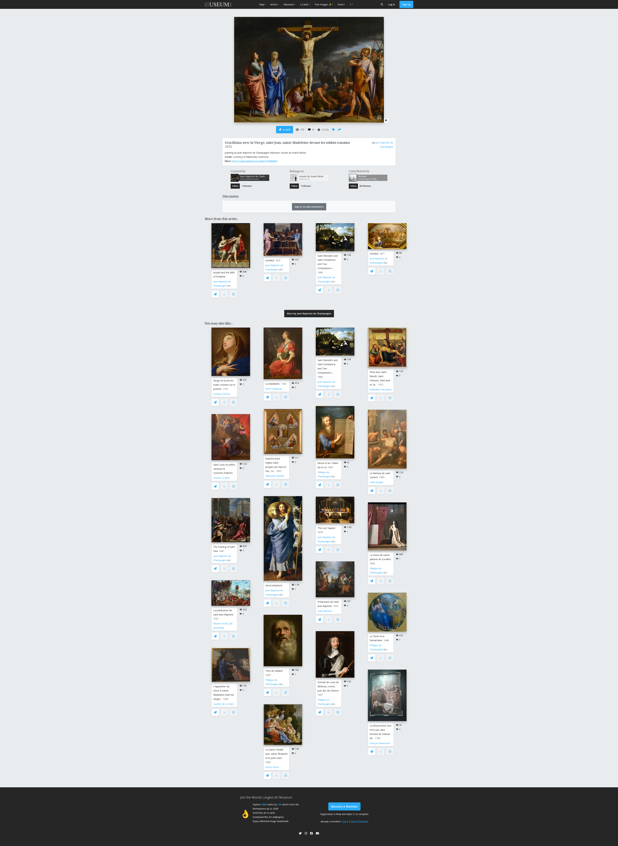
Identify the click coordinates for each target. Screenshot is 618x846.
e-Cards (304, 4)
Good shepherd (273, 585)
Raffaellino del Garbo (381, 389)
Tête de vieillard (273, 670)
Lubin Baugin (377, 482)
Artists (273, 4)
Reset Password (359, 821)
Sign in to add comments (309, 206)
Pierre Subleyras (273, 388)
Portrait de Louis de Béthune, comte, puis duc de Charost (328, 686)
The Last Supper (326, 528)
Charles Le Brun (221, 477)
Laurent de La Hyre (223, 703)
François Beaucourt (380, 743)
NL (229, 285)
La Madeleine (272, 383)
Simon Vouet (272, 767)
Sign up (406, 4)
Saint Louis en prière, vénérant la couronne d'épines (224, 469)
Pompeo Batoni (221, 393)
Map (261, 4)
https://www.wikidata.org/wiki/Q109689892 (255, 161)
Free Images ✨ (323, 4)
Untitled (269, 260)
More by (309, 313)
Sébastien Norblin (274, 475)
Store (341, 4)
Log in (391, 4)
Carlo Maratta (325, 611)
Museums (289, 4)
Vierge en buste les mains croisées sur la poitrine (224, 384)
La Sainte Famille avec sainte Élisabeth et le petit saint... (276, 753)
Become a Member (344, 806)
